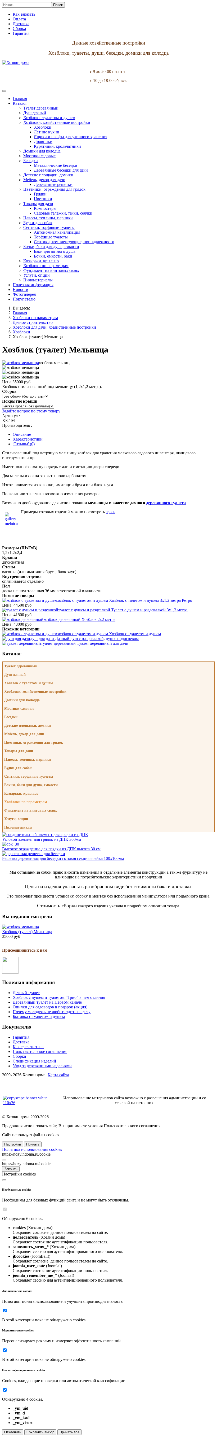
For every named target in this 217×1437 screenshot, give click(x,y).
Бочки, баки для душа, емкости (31, 785)
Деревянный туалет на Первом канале (47, 1002)
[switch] (5, 1209)
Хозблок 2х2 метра (79, 619)
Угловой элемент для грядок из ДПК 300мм (41, 839)
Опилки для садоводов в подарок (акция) (50, 1007)
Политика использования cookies (32, 1149)
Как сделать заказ (28, 1046)
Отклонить (12, 1432)
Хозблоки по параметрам (25, 802)
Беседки (10, 717)
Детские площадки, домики (27, 726)
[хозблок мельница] (20, 362)
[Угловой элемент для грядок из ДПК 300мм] (45, 834)
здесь (110, 512)
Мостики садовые (19, 709)
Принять (32, 1144)
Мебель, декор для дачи (24, 734)
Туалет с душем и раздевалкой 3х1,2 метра (123, 610)
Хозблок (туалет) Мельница (27, 931)
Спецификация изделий (34, 1061)
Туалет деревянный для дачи (84, 643)
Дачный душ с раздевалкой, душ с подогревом (84, 638)
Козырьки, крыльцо (21, 793)
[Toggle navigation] (4, 91)
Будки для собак (18, 768)
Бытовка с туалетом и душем (39, 1016)
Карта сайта (58, 1075)
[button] (20, 103)
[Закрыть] (4, 1160)
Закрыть (10, 1169)
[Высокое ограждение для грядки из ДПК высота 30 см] (10, 844)
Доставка (21, 1042)
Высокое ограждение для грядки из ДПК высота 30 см (51, 849)
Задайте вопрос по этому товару (31, 411)
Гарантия (21, 1037)
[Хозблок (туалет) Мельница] (20, 927)
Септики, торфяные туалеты (28, 776)
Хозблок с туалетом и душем (109, 634)
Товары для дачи (18, 751)
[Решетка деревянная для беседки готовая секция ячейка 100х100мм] (33, 853)
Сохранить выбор (40, 1432)
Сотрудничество (17, 1084)
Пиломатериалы (18, 827)
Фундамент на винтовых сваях (30, 810)
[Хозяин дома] (15, 62)
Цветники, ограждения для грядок (33, 742)
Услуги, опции (16, 819)
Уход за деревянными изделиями (42, 1066)
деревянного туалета (166, 502)
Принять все (69, 1432)
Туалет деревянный (20, 666)
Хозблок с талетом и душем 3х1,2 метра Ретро (124, 600)
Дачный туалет (26, 992)
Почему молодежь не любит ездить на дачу (52, 1011)
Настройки (12, 1144)
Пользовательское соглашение (40, 1051)
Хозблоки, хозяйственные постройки (35, 692)
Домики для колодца (22, 700)
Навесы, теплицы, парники (27, 759)
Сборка (19, 1056)
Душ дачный (15, 675)
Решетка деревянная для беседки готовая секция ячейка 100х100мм (63, 858)
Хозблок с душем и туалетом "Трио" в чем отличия (59, 997)
